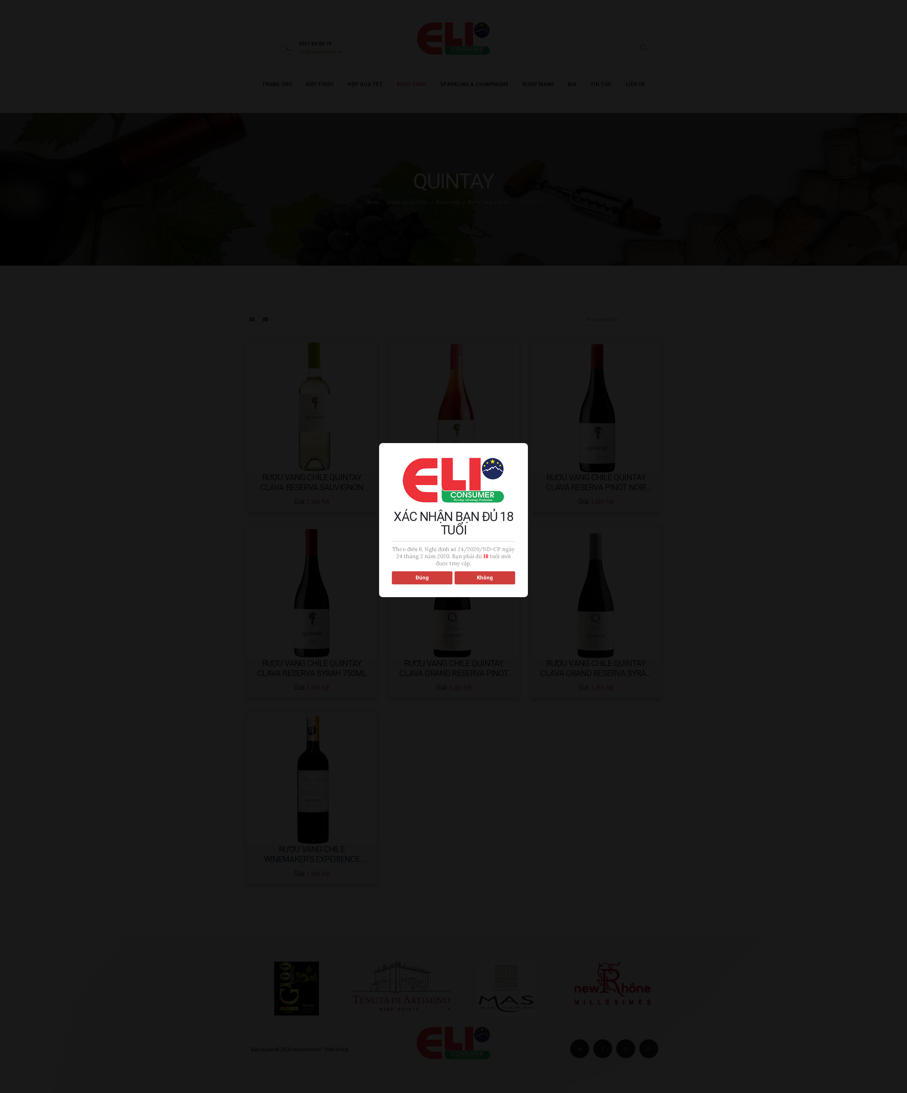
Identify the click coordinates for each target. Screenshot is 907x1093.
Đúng (422, 577)
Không (485, 577)
